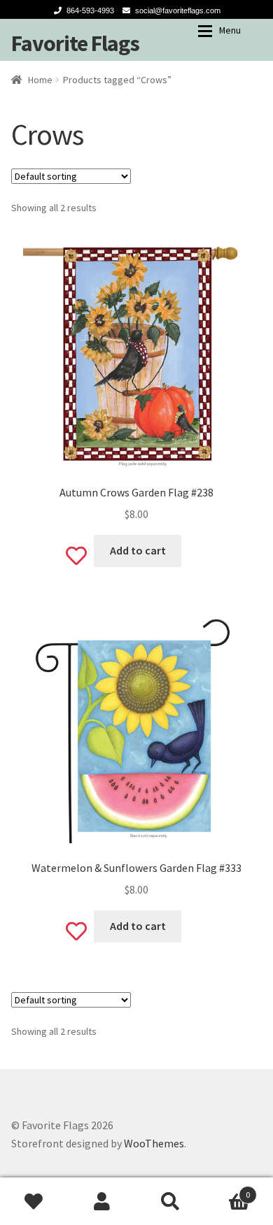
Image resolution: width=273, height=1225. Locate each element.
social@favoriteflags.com (177, 10)
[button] (136, 354)
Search (170, 1201)
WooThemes (154, 1143)
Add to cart (138, 550)
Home (40, 79)
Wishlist (34, 1201)
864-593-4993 (90, 10)
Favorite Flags (75, 43)
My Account (103, 1201)
